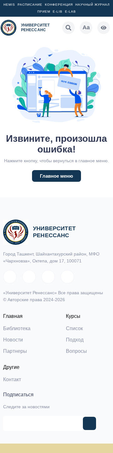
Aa (86, 27)
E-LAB (70, 11)
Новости (13, 339)
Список (74, 328)
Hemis (9, 4)
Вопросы (76, 351)
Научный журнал (92, 4)
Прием (43, 11)
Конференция (59, 4)
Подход (74, 339)
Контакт (12, 379)
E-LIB (57, 11)
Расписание (30, 4)
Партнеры (15, 351)
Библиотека (16, 328)
